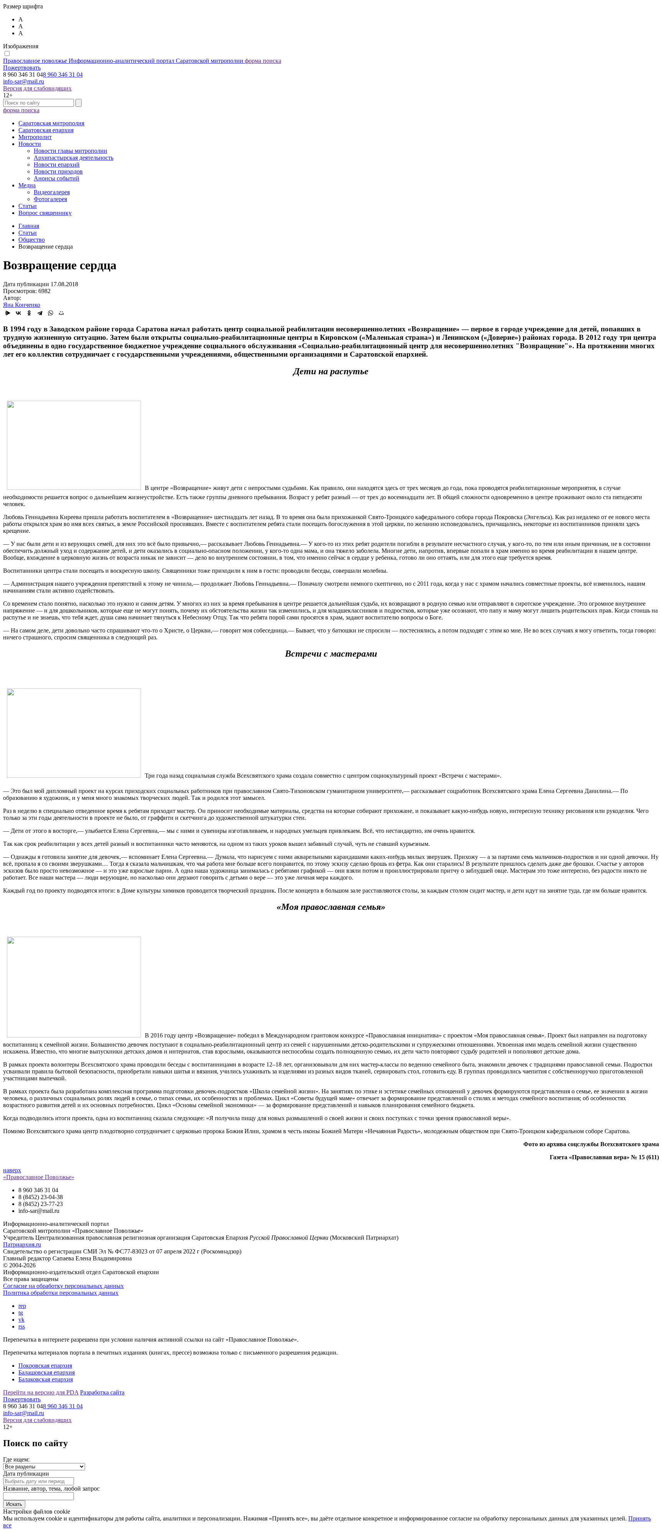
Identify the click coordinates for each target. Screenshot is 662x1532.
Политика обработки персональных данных (60, 1293)
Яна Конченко (21, 304)
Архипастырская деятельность (73, 157)
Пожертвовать (22, 67)
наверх (12, 1170)
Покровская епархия (45, 1365)
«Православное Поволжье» (38, 1177)
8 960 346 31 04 (63, 74)
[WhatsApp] (50, 313)
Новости (29, 144)
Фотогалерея (50, 199)
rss (21, 1326)
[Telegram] (39, 313)
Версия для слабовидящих (37, 88)
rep (22, 1306)
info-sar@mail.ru (23, 81)
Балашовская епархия (46, 1372)
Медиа (27, 185)
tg (20, 1312)
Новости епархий (57, 164)
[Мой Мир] (61, 313)
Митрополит (35, 137)
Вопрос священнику (45, 213)
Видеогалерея (52, 192)
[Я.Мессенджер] (7, 313)
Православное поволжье (123, 60)
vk (21, 1319)
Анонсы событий (56, 178)
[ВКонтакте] (18, 313)
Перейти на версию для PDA (41, 1392)
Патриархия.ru (22, 1244)
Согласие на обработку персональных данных (63, 1286)
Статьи (27, 206)
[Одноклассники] (29, 313)
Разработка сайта (102, 1392)
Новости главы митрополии (70, 150)
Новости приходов (58, 171)
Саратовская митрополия (51, 123)
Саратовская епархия (46, 130)
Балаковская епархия (45, 1379)
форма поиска (263, 60)
